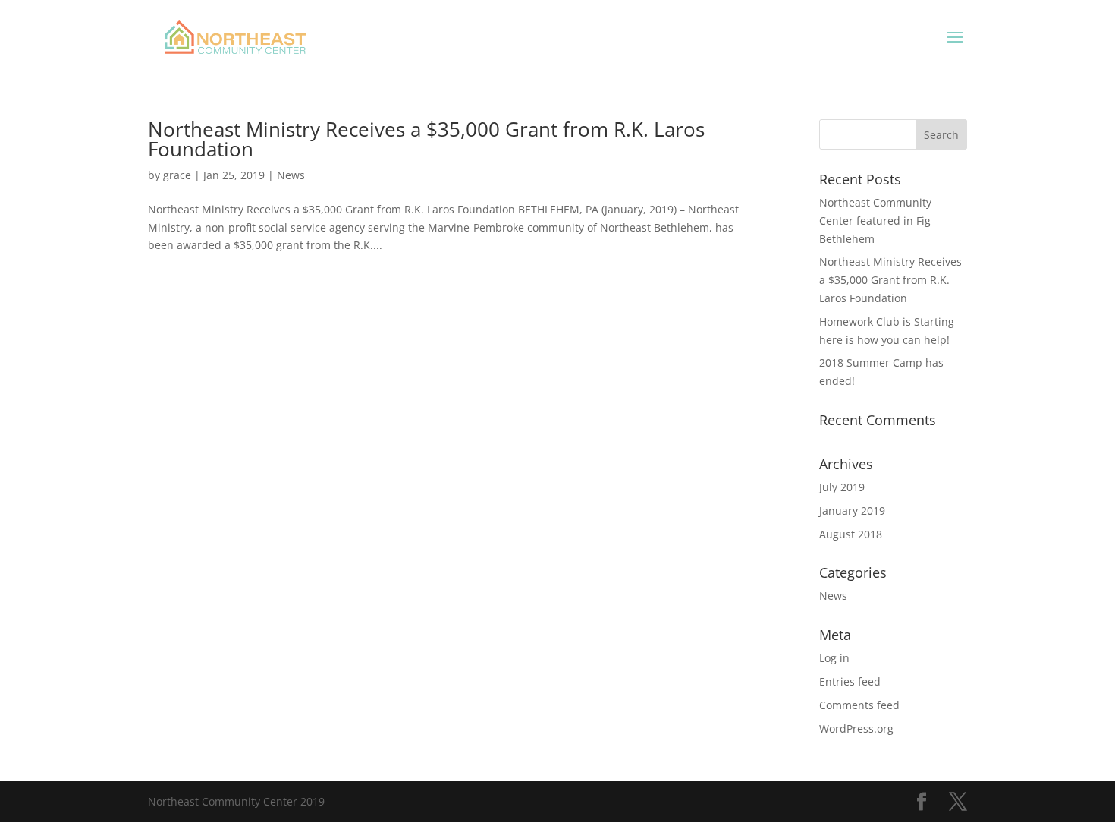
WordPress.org (856, 728)
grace (177, 175)
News (291, 175)
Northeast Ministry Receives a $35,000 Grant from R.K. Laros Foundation (426, 138)
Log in (834, 658)
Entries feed (850, 681)
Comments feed (859, 705)
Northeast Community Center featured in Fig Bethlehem (875, 220)
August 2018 (850, 534)
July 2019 (842, 487)
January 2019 (852, 510)
